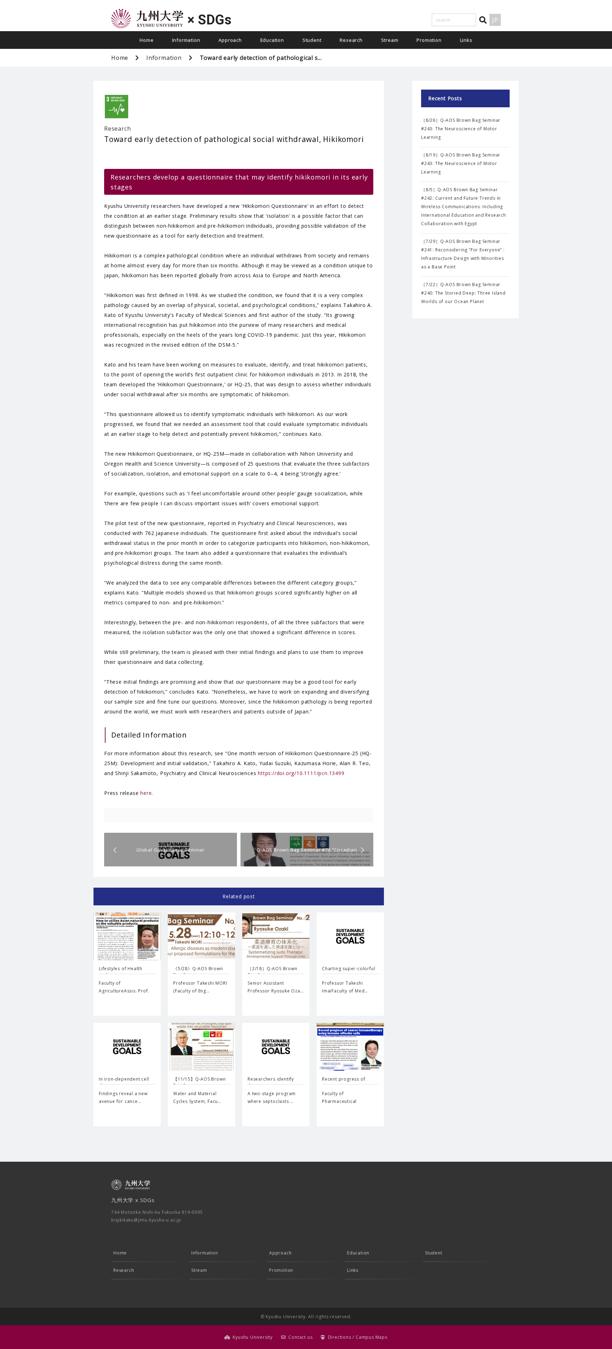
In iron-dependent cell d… (124, 1082)
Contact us (300, 1337)
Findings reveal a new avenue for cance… (123, 1097)
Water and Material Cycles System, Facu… (197, 1097)
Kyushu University (253, 1337)
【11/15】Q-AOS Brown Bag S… (199, 1082)
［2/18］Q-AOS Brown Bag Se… (273, 972)
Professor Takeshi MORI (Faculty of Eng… (200, 987)
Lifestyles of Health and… (120, 972)
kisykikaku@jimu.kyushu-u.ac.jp (146, 1220)
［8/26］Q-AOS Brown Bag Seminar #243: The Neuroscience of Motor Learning (460, 128)
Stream (389, 40)
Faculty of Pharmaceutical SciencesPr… (339, 1101)
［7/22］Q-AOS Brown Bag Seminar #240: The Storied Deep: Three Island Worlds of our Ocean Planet (463, 292)
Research (351, 40)
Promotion (428, 40)
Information (186, 40)
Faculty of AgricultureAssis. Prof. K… (124, 990)
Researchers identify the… (271, 1082)
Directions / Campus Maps (357, 1337)
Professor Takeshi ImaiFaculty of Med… (345, 987)
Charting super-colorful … (348, 972)
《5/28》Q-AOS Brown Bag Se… (198, 972)
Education (272, 40)
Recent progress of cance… (343, 1082)
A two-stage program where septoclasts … (272, 1097)
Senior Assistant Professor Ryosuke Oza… (276, 987)
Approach (230, 40)
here (146, 793)
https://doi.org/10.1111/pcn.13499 (301, 773)
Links (466, 40)
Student (312, 40)
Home (146, 40)
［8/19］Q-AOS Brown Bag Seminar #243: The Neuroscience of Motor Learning (460, 163)
